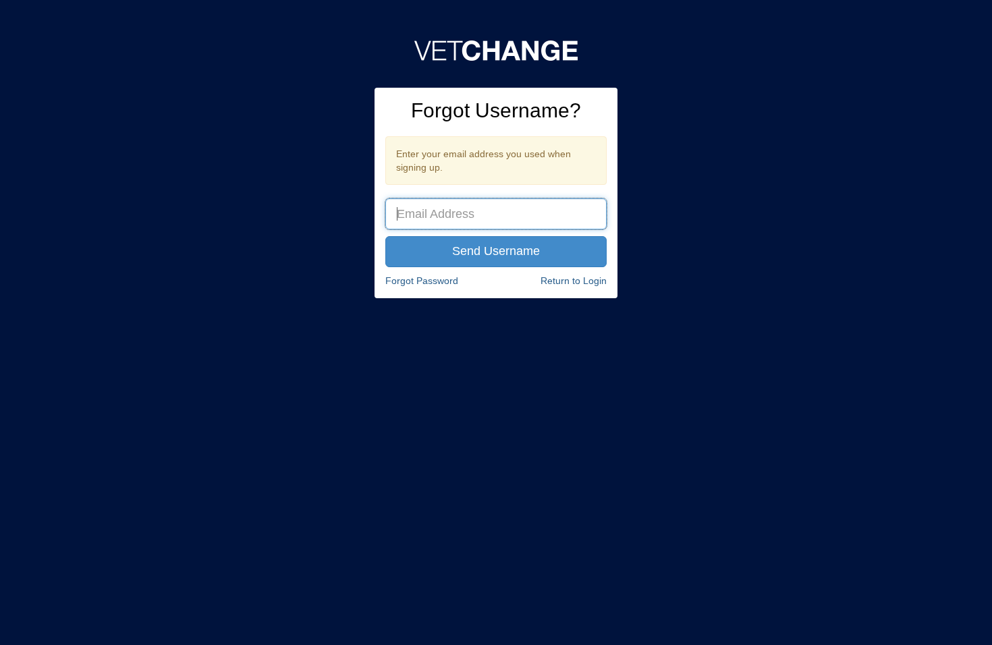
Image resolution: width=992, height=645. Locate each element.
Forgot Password (421, 280)
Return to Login (574, 280)
